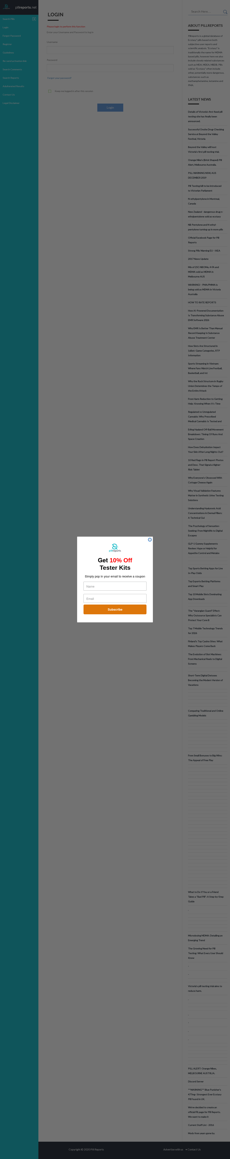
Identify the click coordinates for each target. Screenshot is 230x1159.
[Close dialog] (150, 539)
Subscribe (115, 609)
